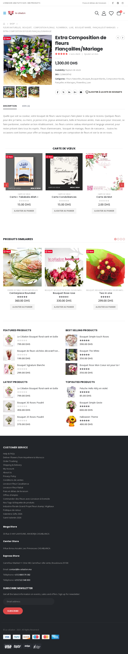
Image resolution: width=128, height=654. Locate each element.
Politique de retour (12, 510)
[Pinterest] (118, 3)
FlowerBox (81, 82)
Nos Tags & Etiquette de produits (18, 502)
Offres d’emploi (10, 495)
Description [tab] (10, 105)
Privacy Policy (9, 476)
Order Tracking (10, 461)
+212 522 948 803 (22, 580)
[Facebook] (113, 3)
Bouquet (86, 78)
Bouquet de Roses (20, 290)
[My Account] (103, 13)
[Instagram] (123, 3)
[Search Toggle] (96, 13)
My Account (8, 468)
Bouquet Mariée (98, 78)
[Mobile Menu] (5, 13)
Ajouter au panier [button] (24, 210)
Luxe (89, 82)
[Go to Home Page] (4, 24)
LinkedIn (69, 92)
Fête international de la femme (99, 194)
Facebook (57, 92)
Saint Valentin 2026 (12, 517)
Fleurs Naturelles (73, 78)
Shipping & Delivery (12, 464)
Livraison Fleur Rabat (13, 487)
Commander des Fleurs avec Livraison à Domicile (26, 498)
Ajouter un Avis (91, 54)
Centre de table (97, 290)
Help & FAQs (9, 453)
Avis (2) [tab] (26, 105)
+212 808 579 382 (22, 574)
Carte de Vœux (24, 194)
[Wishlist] (111, 13)
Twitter (63, 92)
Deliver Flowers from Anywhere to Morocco (23, 457)
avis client (74, 54)
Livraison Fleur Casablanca (16, 483)
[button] (115, 239)
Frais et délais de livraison (94, 3)
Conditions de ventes (13, 480)
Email (81, 92)
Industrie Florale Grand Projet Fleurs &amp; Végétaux (28, 506)
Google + (75, 92)
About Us (7, 472)
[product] (23, 171)
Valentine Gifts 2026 (12, 513)
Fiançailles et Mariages (65, 82)
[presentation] (7, 60)
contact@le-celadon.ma (20, 569)
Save (10, 157)
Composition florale (115, 78)
